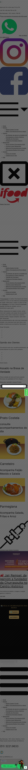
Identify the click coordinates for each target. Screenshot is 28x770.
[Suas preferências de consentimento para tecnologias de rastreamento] (25, 767)
